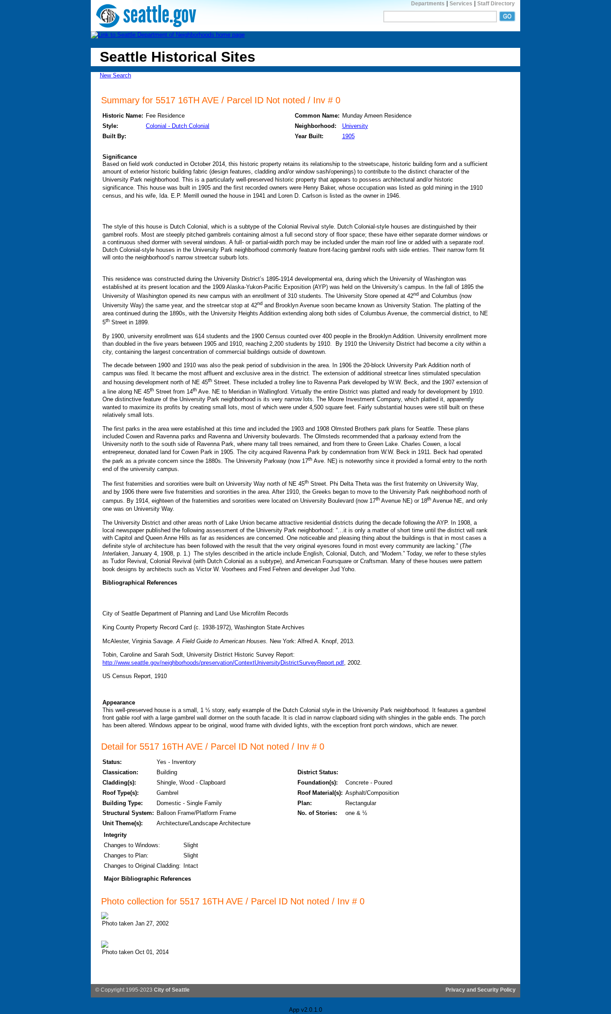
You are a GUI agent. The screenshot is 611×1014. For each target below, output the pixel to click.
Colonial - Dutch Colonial (177, 126)
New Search (115, 75)
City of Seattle (172, 990)
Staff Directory (496, 3)
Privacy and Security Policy (481, 990)
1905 (348, 136)
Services (461, 3)
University (355, 126)
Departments (428, 3)
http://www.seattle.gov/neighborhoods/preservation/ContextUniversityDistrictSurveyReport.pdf (223, 662)
